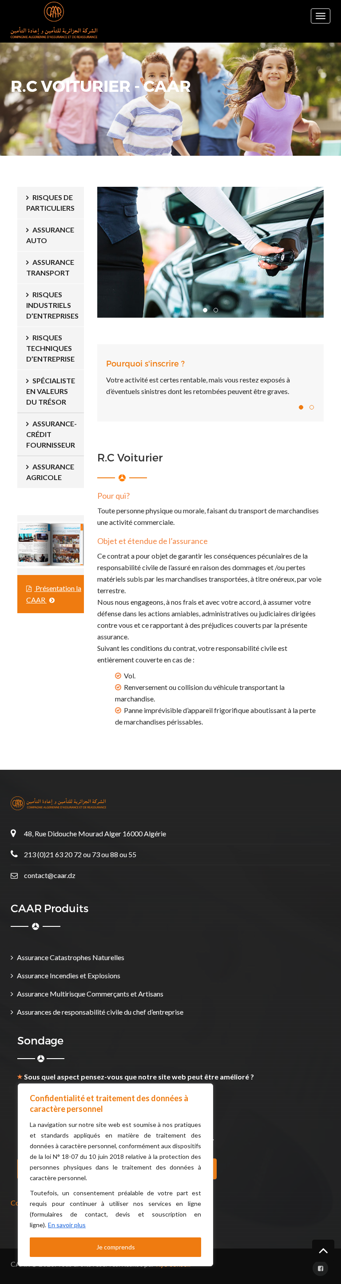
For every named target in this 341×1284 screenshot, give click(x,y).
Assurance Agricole (50, 471)
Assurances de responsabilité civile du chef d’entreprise (100, 1012)
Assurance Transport (50, 267)
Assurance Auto (50, 234)
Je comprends (115, 1247)
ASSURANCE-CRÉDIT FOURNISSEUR (51, 434)
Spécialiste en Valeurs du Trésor (50, 391)
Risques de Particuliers (50, 202)
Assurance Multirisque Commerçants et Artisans (90, 993)
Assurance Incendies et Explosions (68, 975)
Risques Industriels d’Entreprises (52, 305)
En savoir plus (67, 1225)
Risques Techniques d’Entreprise (50, 348)
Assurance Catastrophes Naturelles (70, 957)
